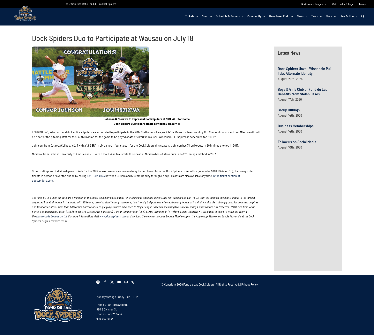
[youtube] (119, 282)
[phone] (133, 282)
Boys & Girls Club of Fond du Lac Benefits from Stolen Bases (302, 91)
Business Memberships (296, 125)
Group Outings (289, 109)
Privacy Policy (249, 284)
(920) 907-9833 (96, 176)
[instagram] (98, 282)
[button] (362, 16)
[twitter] (112, 282)
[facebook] (105, 282)
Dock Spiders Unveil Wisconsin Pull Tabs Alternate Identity (304, 71)
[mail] (126, 282)
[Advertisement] (307, 190)
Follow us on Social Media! (298, 141)
